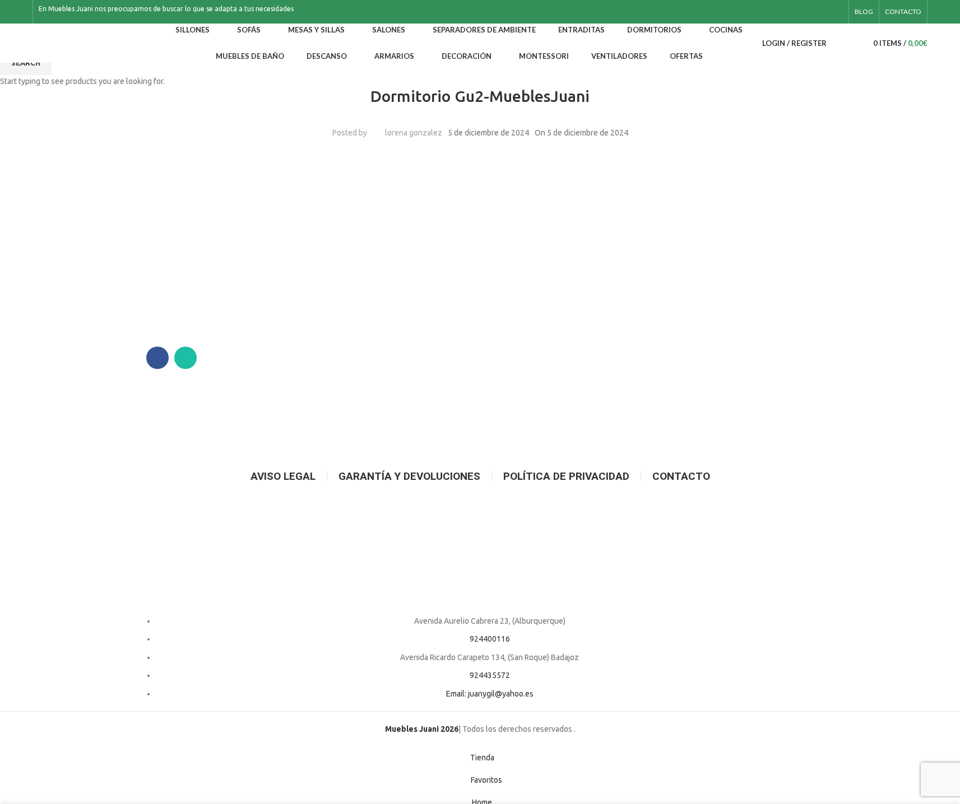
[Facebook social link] (822, 12)
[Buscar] (837, 43)
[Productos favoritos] (853, 43)
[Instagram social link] (836, 12)
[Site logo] (94, 42)
